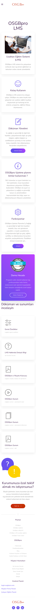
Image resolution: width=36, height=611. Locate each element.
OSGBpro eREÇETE (18, 530)
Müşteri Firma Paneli (8, 589)
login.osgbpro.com (7, 585)
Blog (18, 551)
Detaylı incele (18, 150)
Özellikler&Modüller (18, 548)
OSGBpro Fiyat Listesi (18, 535)
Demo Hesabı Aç (18, 295)
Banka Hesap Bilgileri (18, 569)
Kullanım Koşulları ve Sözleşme (18, 553)
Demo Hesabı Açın (18, 571)
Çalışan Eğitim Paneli (8, 592)
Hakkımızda (18, 546)
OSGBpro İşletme (18, 528)
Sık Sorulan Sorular (18, 566)
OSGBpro (18, 525)
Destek (18, 574)
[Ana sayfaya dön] (18, 4)
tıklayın (18, 246)
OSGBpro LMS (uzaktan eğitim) (18, 533)
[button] (2, 4)
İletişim (18, 576)
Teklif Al (16, 506)
